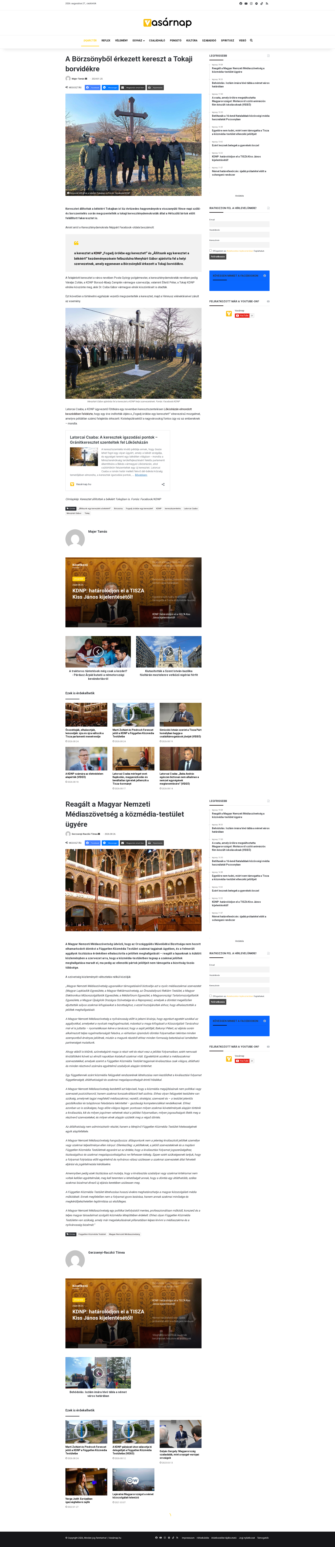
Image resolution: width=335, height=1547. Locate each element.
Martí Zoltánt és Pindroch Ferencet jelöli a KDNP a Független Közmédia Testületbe (133, 733)
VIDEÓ (242, 40)
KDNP (98, 253)
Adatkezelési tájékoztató (224, 1538)
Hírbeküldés (203, 1538)
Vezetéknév (214, 230)
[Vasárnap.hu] (167, 22)
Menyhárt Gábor (74, 513)
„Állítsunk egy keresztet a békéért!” (95, 508)
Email (212, 219)
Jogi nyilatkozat (247, 1538)
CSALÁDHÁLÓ (157, 40)
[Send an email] (86, 79)
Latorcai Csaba (191, 508)
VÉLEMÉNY (121, 40)
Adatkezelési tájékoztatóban (240, 251)
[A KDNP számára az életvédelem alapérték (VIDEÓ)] (86, 758)
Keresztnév (214, 240)
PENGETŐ (175, 40)
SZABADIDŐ (209, 40)
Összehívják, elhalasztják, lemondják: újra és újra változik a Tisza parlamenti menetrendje (84, 733)
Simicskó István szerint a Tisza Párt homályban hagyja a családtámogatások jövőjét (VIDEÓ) (181, 733)
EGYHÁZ (137, 40)
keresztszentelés (173, 508)
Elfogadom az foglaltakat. (239, 251)
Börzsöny (118, 508)
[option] (133, 592)
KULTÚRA (191, 40)
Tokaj (87, 513)
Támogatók (263, 1538)
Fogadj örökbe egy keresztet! (139, 508)
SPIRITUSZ (227, 40)
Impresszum (188, 1538)
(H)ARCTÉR (90, 40)
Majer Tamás (78, 79)
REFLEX (106, 40)
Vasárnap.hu (115, 1538)
